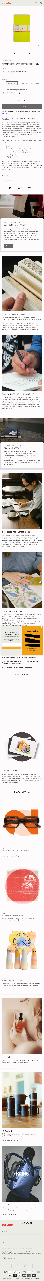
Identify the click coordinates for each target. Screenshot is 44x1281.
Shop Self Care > (8, 1067)
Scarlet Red (23, 83)
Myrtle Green (35, 83)
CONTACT (4, 1231)
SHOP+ (8, 246)
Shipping (12, 71)
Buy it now (22, 106)
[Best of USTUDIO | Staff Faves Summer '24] (22, 821)
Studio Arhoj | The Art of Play (12, 980)
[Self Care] (22, 1026)
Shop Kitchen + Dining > (11, 1141)
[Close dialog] (41, 627)
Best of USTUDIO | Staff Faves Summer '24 (16, 851)
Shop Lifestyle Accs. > (10, 1214)
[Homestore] (22, 1100)
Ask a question (7, 181)
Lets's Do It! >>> (11, 648)
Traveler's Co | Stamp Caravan (12, 916)
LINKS (3, 1242)
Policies (4, 1237)
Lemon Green (12, 83)
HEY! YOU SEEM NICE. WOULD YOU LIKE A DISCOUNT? (17, 1248)
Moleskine (6, 61)
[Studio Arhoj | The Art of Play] (22, 950)
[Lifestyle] (22, 1174)
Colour (4, 79)
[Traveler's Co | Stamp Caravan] (22, 886)
